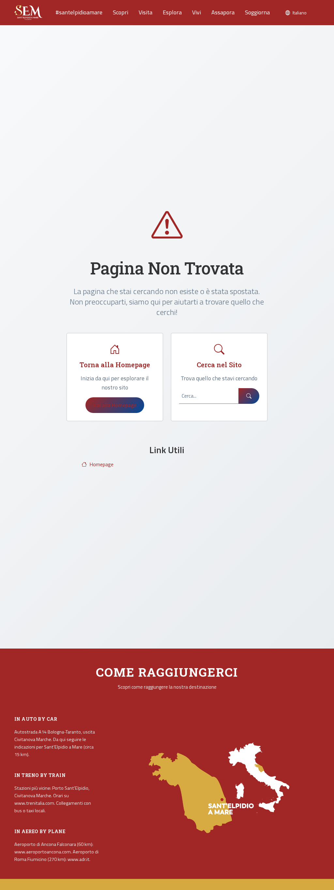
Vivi (196, 12)
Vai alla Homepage (114, 405)
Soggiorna (257, 12)
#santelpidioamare (78, 12)
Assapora (223, 12)
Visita (145, 12)
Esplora (172, 12)
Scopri (120, 12)
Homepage (101, 464)
